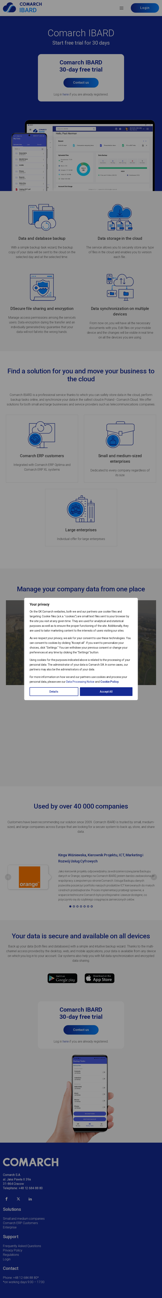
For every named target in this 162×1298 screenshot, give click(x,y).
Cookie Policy (109, 681)
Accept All (106, 691)
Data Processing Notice (80, 681)
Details (53, 691)
